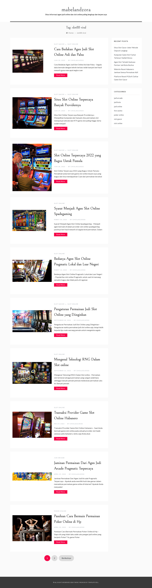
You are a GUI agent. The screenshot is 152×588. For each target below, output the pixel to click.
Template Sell (93, 582)
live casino (118, 111)
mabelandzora (76, 9)
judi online (118, 106)
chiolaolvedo (77, 60)
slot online (73, 44)
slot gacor (59, 44)
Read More (60, 75)
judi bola (117, 102)
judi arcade (59, 458)
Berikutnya (66, 558)
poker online (60, 511)
